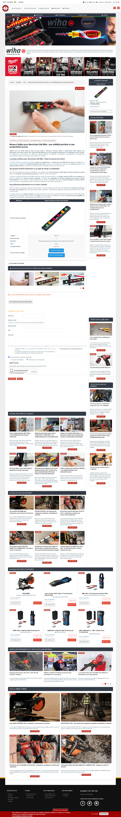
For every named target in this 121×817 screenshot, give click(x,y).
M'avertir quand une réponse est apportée (21, 357)
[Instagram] (117, 2)
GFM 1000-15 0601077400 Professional (26, 630)
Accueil (12, 82)
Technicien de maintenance (49, 140)
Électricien (13, 140)
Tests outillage (30, 8)
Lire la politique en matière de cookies (22, 816)
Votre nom (11, 316)
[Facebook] (113, 2)
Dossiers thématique (50, 796)
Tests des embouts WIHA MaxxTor (100, 367)
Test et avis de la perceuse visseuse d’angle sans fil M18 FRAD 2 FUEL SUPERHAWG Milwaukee (100, 435)
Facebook (82, 803)
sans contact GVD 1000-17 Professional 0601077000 (58, 594)
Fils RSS (10, 796)
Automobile (61, 15)
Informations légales (13, 797)
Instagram (96, 803)
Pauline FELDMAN (16, 136)
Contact (10, 794)
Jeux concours (48, 797)
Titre (9, 330)
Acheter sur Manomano (56, 255)
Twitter (89, 803)
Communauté (29, 797)
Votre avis (11, 335)
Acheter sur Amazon (56, 250)
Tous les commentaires (18, 359)
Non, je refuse (104, 813)
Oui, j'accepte (94, 814)
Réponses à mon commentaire (36, 359)
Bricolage (83, 15)
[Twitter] (115, 2)
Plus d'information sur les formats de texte (70, 349)
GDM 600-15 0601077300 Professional (60, 630)
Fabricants (56, 8)
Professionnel (30, 796)
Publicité (10, 801)
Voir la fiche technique (99, 111)
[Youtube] (119, 2)
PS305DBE (26, 593)
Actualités (17, 8)
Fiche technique (95, 103)
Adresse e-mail (12, 320)
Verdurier (65, 796)
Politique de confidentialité (60, 810)
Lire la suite (100, 149)
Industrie (39, 15)
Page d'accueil (12, 326)
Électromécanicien (35, 140)
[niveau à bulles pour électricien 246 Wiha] (22, 278)
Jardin (105, 15)
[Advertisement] (47, 397)
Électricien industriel (23, 140)
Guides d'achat (44, 8)
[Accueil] (5, 8)
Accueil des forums (31, 794)
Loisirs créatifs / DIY (50, 794)
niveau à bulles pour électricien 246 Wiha (23, 162)
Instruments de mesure (17, 263)
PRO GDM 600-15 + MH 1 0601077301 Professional (91, 631)
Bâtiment (16, 15)
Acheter (38, 603)
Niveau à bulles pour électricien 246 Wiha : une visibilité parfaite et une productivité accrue (51, 82)
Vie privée (10, 799)
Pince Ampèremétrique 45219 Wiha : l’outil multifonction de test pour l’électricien (101, 137)
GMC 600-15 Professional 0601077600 (95, 593)
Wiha (74, 151)
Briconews (66, 794)
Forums (66, 8)
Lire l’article (21, 447)
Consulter (16, 603)
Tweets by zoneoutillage (86, 794)
